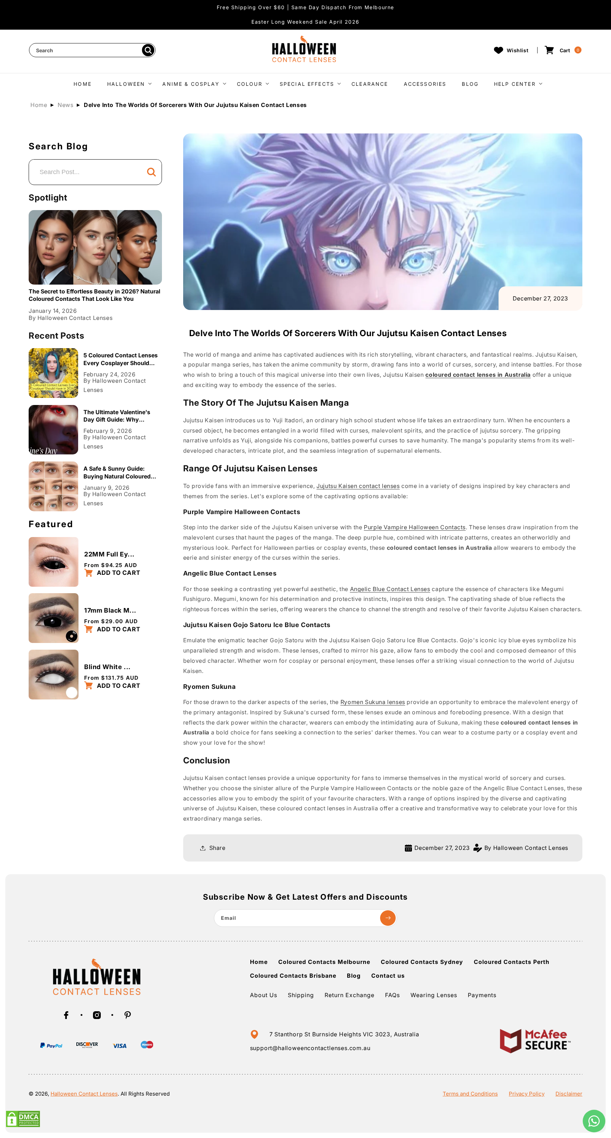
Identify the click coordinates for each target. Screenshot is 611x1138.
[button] (127, 83)
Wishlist (518, 50)
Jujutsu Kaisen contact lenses (358, 485)
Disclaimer (568, 1093)
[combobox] (92, 50)
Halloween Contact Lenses (84, 1093)
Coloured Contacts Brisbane (293, 975)
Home (38, 105)
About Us (263, 995)
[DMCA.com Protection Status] (23, 1125)
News (65, 105)
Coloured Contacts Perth (511, 961)
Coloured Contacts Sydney (422, 961)
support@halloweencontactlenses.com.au (310, 1047)
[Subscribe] (388, 918)
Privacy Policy (527, 1093)
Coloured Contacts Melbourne (324, 961)
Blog (354, 975)
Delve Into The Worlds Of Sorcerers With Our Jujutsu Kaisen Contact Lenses (195, 105)
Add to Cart (117, 572)
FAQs (392, 995)
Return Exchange (349, 995)
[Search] (148, 50)
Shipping (301, 995)
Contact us (388, 975)
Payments (482, 995)
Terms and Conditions (470, 1093)
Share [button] (217, 847)
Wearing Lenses (434, 995)
